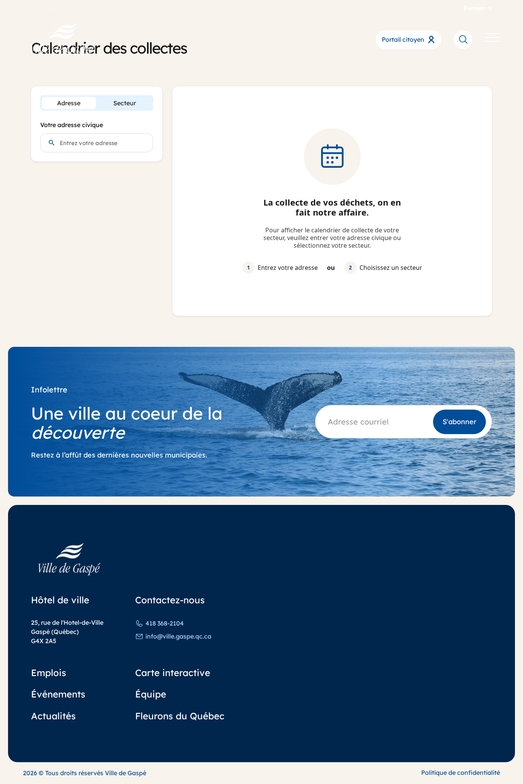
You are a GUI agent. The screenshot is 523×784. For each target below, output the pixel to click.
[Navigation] (492, 39)
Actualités (53, 716)
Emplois (48, 672)
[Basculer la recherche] (463, 39)
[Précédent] (49, 8)
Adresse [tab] (68, 103)
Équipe (150, 694)
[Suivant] (55, 8)
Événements (58, 694)
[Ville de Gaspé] (69, 559)
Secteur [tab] (124, 103)
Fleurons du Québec (179, 716)
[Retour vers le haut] (488, 757)
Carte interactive (172, 672)
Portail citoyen (403, 39)
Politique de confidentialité (460, 772)
